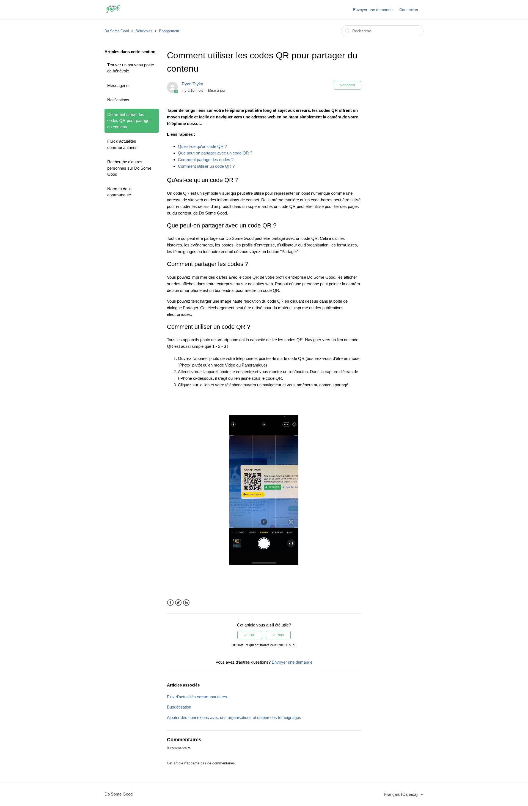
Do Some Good (117, 31)
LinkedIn (186, 602)
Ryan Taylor (192, 84)
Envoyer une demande (373, 9)
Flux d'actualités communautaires (122, 144)
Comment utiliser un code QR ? (206, 166)
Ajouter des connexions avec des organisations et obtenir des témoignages (234, 717)
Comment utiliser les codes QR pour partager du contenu (129, 120)
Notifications (118, 99)
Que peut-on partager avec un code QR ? (215, 153)
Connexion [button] (408, 9)
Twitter (178, 602)
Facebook (170, 602)
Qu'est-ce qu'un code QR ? (202, 146)
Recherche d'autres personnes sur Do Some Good (129, 168)
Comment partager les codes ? (205, 159)
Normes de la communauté (119, 191)
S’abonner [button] (347, 85)
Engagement (169, 31)
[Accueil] (113, 12)
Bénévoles (144, 31)
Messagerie (117, 85)
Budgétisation (179, 707)
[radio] (249, 635)
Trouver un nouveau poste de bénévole (130, 68)
